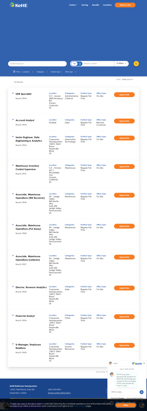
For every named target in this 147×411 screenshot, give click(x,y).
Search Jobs (125, 5)
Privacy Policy (79, 406)
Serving (85, 5)
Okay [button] (125, 405)
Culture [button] (72, 5)
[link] (73, 101)
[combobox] (37, 63)
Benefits (95, 5)
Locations (107, 5)
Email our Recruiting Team (59, 393)
